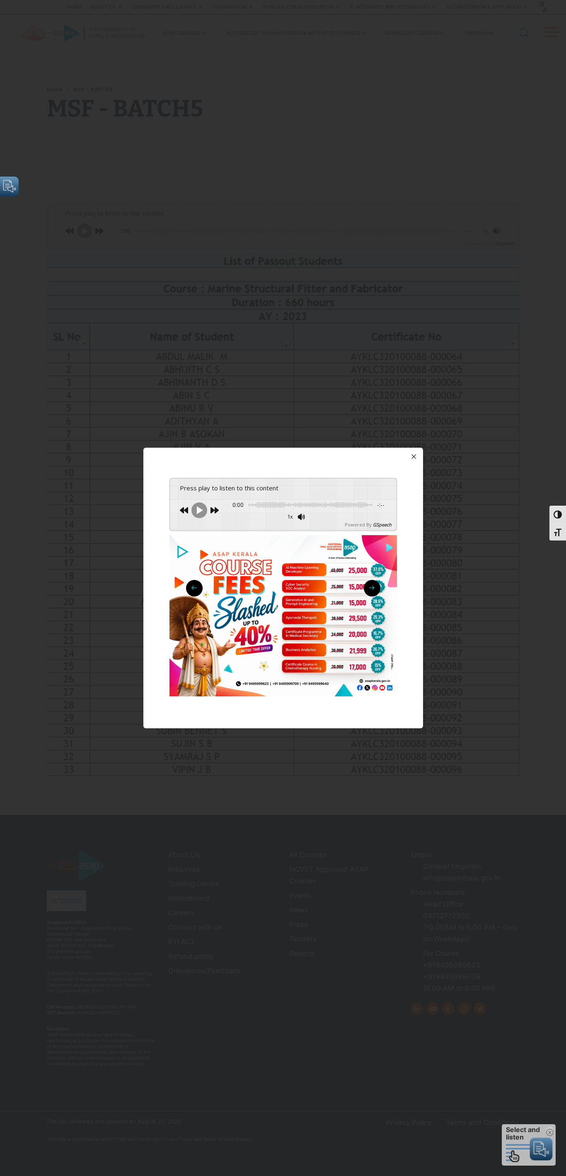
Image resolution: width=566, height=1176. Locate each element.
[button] (372, 588)
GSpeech (382, 524)
